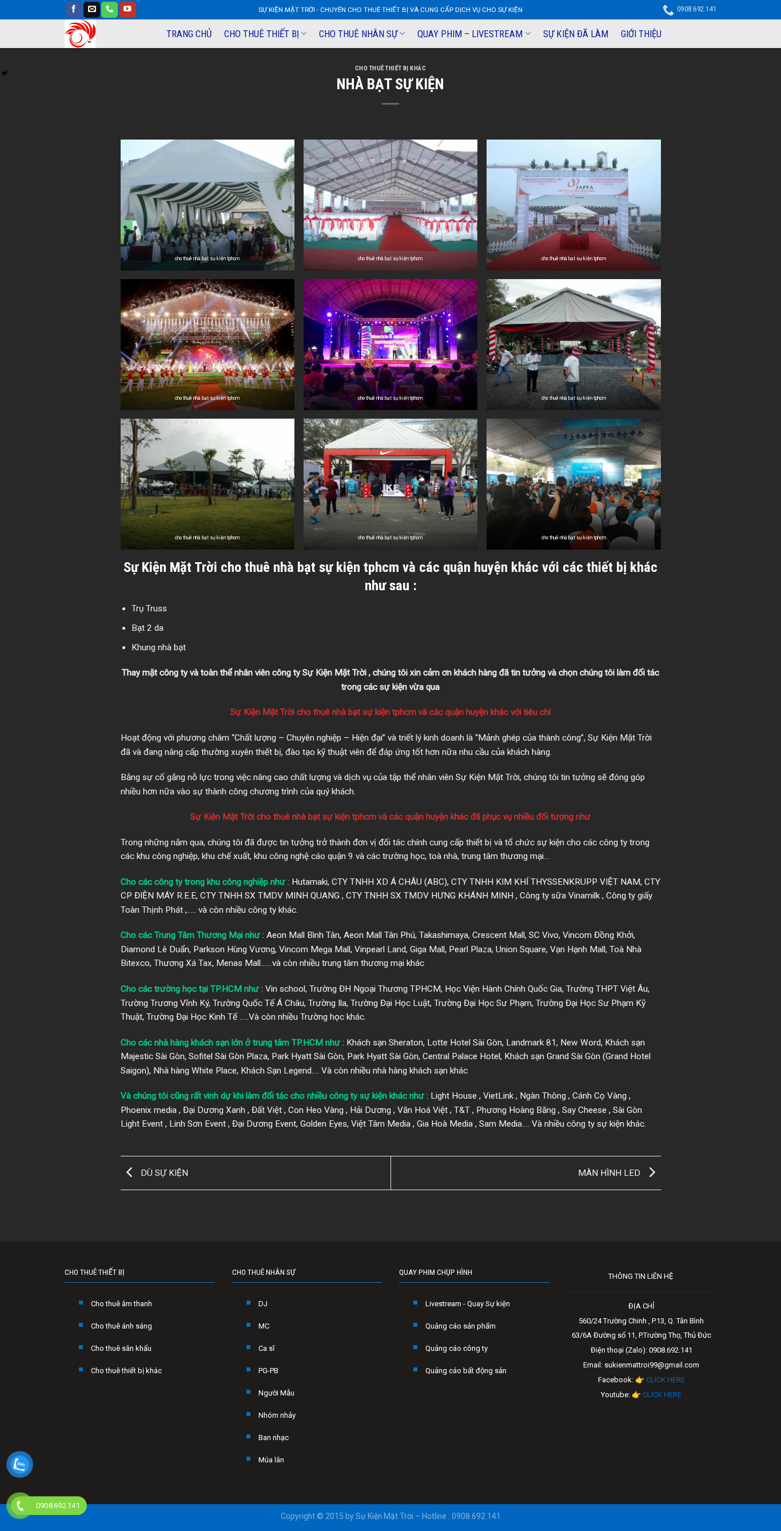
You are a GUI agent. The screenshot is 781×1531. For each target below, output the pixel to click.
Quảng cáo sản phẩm (460, 1326)
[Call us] (109, 10)
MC (263, 1326)
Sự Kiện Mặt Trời (170, 567)
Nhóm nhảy (277, 1415)
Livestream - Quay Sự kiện (467, 1303)
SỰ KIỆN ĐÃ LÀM (575, 33)
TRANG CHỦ (189, 33)
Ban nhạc (273, 1437)
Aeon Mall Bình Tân (303, 935)
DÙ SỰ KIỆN (163, 1172)
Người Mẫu (276, 1393)
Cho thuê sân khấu (121, 1348)
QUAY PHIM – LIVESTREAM (470, 33)
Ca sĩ (266, 1348)
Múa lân (271, 1460)
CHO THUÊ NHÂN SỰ (358, 33)
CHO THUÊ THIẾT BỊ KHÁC (391, 68)
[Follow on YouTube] (127, 10)
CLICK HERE (665, 1379)
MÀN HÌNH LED (610, 1172)
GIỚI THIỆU (641, 33)
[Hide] (4, 73)
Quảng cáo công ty (456, 1348)
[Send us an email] (91, 10)
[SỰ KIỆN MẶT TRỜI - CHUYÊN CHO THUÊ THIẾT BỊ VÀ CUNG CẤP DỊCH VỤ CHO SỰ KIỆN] (105, 33)
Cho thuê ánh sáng (121, 1326)
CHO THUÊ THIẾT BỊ (261, 33)
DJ (263, 1303)
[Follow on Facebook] (73, 10)
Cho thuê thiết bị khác (126, 1370)
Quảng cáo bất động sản (466, 1370)
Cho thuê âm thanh (121, 1303)
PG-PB (268, 1370)
